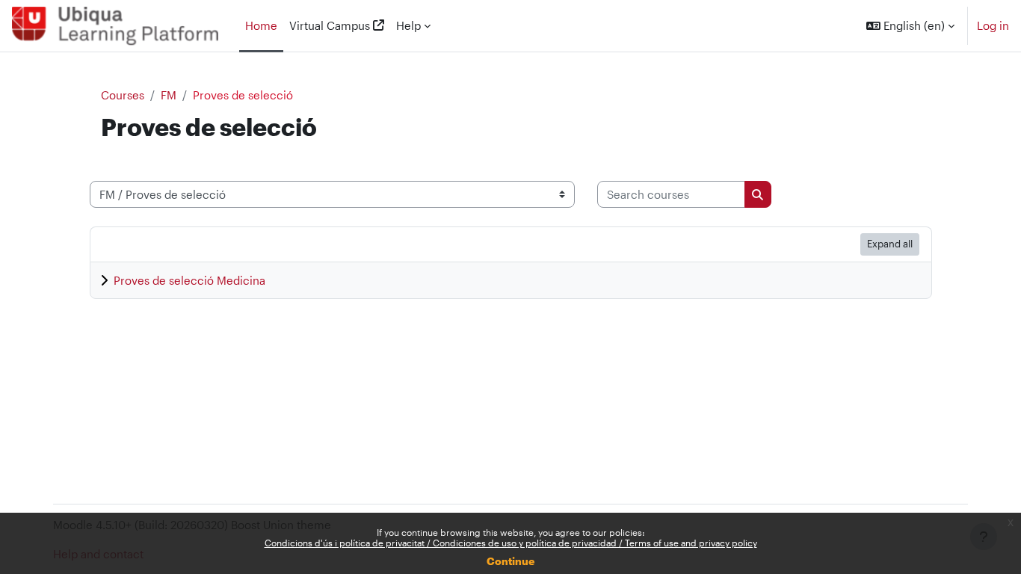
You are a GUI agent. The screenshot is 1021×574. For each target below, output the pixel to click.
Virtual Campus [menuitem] (329, 25)
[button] (910, 26)
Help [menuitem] (408, 25)
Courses (122, 95)
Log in (993, 25)
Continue (510, 561)
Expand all (890, 244)
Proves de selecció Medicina (189, 280)
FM (168, 95)
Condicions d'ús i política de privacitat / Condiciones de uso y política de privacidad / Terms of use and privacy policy (511, 542)
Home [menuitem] (261, 25)
